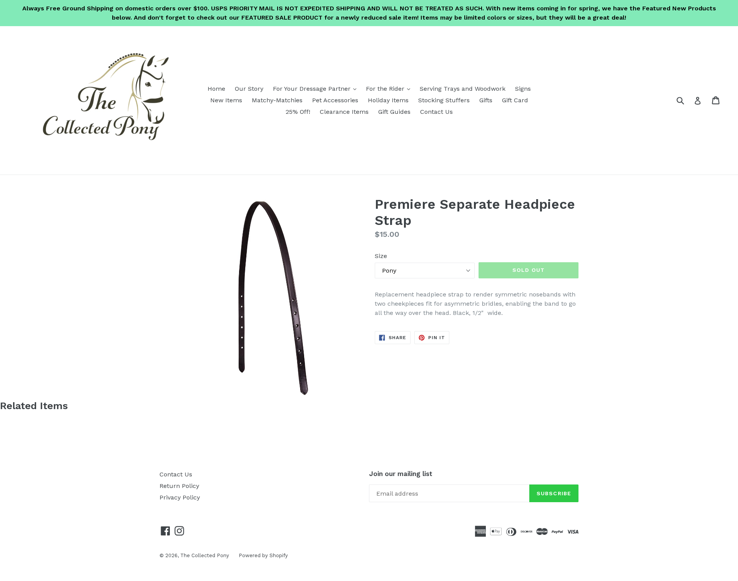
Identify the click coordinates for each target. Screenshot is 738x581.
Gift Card (515, 100)
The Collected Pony (204, 555)
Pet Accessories (335, 100)
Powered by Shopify (263, 555)
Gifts (485, 100)
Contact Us (436, 111)
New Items (226, 100)
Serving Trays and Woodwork (462, 88)
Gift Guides (394, 111)
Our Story (249, 88)
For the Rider (390, 88)
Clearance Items (344, 111)
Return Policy (179, 485)
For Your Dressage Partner (316, 88)
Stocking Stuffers (444, 100)
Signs (523, 88)
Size (381, 256)
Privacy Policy (180, 497)
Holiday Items (388, 100)
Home (216, 88)
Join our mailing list (400, 474)
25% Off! (298, 111)
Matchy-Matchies (277, 100)
